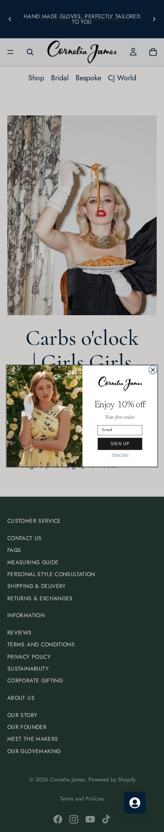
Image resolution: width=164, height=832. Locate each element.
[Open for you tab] (135, 803)
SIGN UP (120, 444)
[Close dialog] (153, 370)
